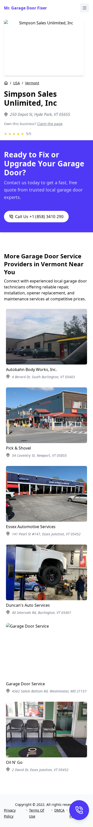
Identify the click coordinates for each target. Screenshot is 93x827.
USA (16, 83)
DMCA (59, 810)
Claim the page (49, 123)
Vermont (32, 83)
